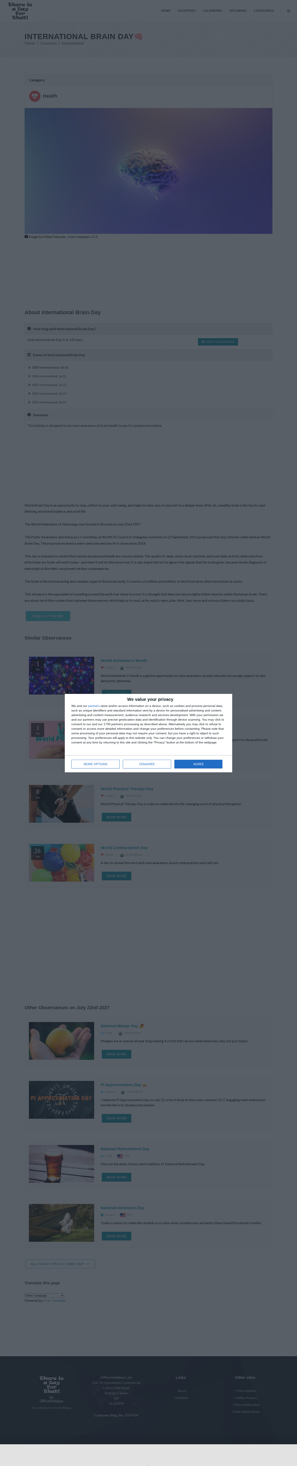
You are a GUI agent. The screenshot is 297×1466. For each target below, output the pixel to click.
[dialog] (148, 733)
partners (94, 705)
